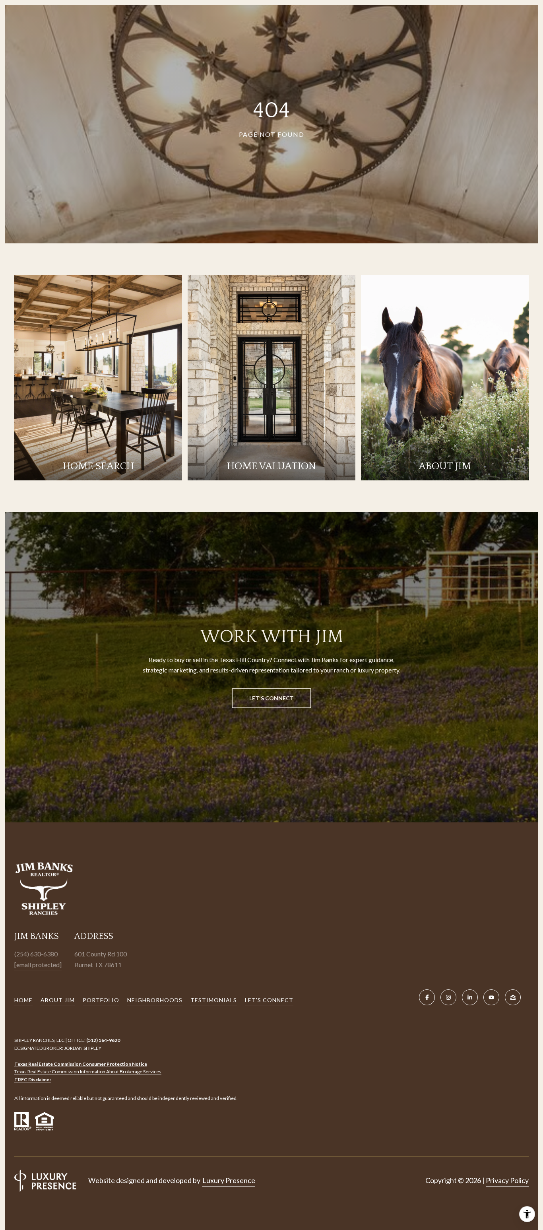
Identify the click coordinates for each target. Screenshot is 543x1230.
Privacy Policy (507, 1180)
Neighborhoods (154, 1000)
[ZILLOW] (513, 997)
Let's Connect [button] (271, 698)
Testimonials (213, 1000)
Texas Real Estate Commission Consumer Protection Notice (80, 1064)
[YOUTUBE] (491, 997)
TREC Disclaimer (32, 1079)
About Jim (58, 1000)
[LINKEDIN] (470, 997)
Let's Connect (269, 1000)
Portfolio (101, 1000)
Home (23, 1000)
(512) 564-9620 (103, 1040)
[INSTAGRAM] (448, 997)
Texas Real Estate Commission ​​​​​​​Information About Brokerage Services (87, 1072)
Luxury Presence (228, 1180)
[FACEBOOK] (427, 997)
